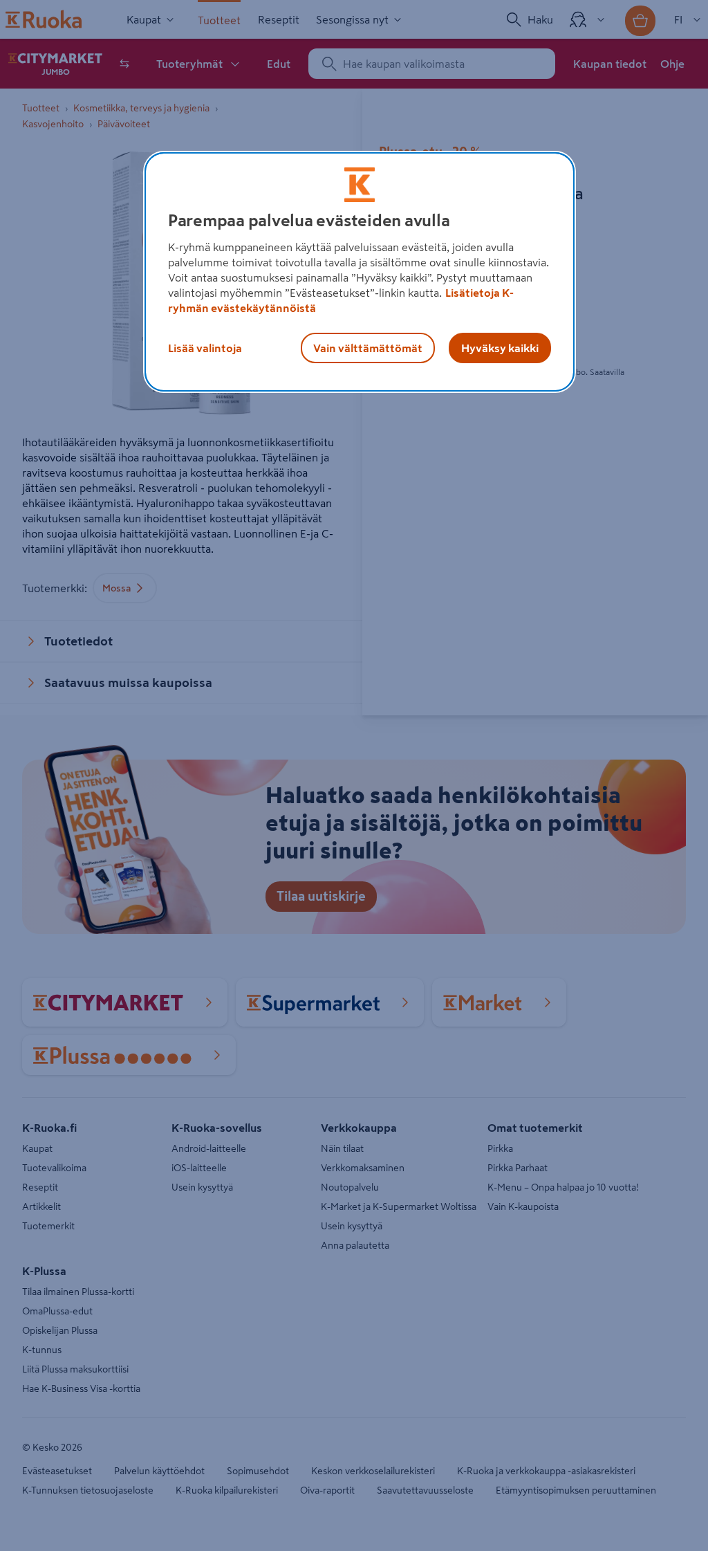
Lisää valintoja (205, 348)
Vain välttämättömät (367, 348)
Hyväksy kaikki (500, 348)
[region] (359, 272)
